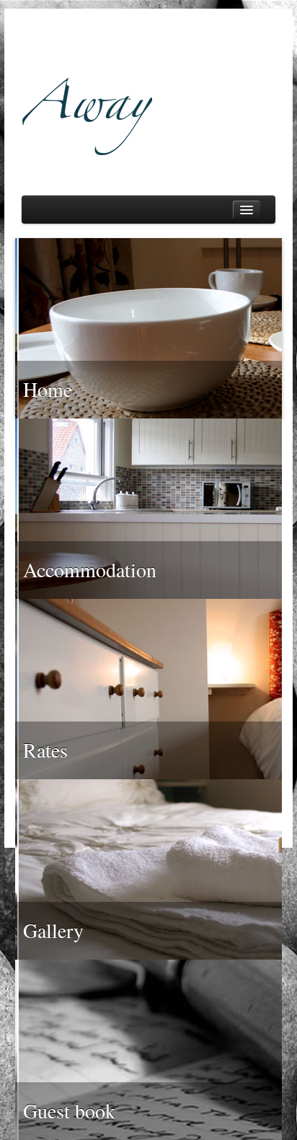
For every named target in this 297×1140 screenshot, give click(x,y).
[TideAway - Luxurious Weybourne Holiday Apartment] (148, 92)
